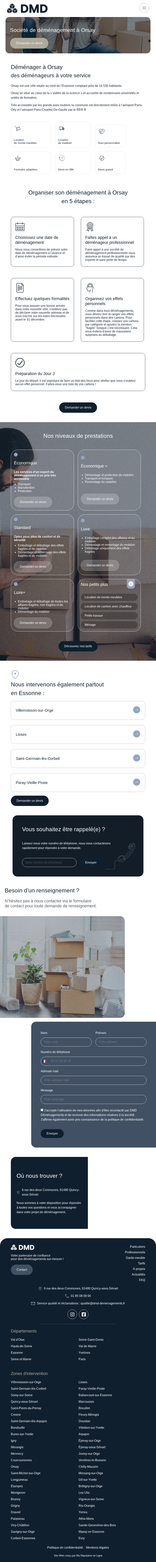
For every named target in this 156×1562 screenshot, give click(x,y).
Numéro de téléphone (55, 1052)
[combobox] (45, 1061)
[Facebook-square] (83, 1314)
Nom (44, 1033)
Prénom (101, 1033)
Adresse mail (49, 1071)
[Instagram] (72, 1314)
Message (47, 1090)
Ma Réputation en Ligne (89, 1555)
